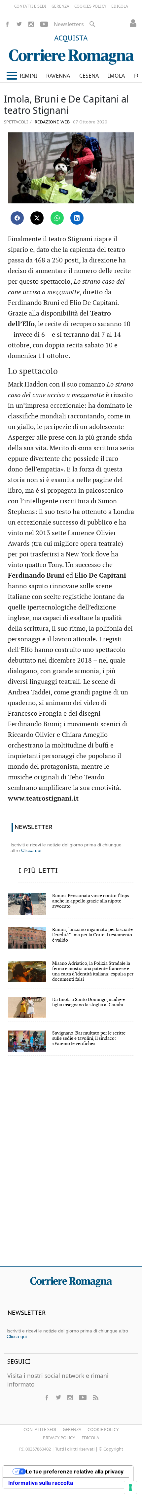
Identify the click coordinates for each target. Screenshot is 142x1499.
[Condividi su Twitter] (37, 218)
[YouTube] (44, 24)
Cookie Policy (103, 1429)
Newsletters (69, 24)
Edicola (90, 1438)
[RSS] (95, 1397)
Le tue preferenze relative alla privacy (75, 1471)
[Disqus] (71, 1166)
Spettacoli (16, 122)
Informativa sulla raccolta (40, 1482)
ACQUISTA (71, 38)
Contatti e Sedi (39, 1429)
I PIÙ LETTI (38, 871)
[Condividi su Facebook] (17, 218)
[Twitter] (19, 24)
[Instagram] (31, 24)
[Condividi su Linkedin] (77, 218)
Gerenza (72, 1429)
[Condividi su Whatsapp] (57, 218)
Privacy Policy (59, 1438)
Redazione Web (51, 122)
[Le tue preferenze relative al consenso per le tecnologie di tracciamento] (130, 1487)
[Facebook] (7, 24)
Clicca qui (31, 850)
